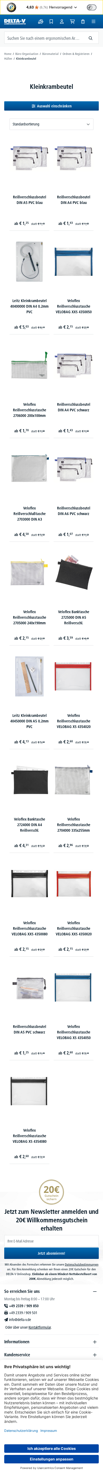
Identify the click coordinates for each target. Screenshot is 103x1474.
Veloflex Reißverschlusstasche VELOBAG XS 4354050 (74, 1032)
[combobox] (43, 38)
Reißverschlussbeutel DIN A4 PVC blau (73, 200)
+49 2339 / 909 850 (24, 1306)
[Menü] (93, 21)
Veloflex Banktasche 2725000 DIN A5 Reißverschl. (73, 617)
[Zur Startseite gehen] (15, 21)
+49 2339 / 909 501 (23, 1313)
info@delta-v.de (20, 1320)
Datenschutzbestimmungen (82, 1264)
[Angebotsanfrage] (83, 21)
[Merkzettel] (51, 21)
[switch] (91, 7)
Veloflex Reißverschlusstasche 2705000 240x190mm (29, 617)
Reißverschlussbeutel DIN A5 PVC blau (29, 200)
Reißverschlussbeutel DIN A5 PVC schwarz (29, 1029)
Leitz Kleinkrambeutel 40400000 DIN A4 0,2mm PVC (29, 306)
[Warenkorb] (72, 21)
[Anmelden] (62, 21)
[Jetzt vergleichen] (40, 21)
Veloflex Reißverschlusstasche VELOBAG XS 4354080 (29, 1136)
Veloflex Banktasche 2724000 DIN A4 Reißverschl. (29, 825)
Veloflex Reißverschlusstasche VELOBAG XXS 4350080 (30, 928)
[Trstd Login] (95, 6)
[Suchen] (91, 38)
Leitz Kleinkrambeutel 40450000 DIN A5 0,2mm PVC (29, 721)
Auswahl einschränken (54, 106)
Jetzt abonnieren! (51, 1253)
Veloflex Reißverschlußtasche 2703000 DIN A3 (29, 514)
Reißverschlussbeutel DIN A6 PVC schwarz (73, 511)
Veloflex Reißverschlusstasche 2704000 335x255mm (73, 825)
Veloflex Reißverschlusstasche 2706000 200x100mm (29, 410)
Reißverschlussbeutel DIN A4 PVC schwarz (73, 407)
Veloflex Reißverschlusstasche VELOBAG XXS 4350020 (74, 928)
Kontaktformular (40, 1327)
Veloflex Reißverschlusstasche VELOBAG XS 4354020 (74, 721)
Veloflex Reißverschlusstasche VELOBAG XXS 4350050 (74, 306)
